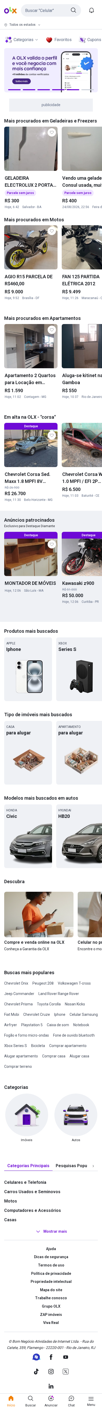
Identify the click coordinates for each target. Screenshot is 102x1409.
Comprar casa (53, 1056)
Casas (10, 1219)
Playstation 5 (32, 1025)
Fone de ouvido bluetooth (74, 1035)
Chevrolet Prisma (18, 1004)
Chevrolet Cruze (36, 1014)
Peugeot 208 (43, 983)
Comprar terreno (18, 1066)
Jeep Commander (19, 994)
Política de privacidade (51, 1273)
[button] (51, 10)
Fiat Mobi (11, 1014)
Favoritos (63, 39)
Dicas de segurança (51, 1257)
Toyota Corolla (49, 1004)
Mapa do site (51, 1290)
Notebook (81, 1025)
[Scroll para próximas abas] (93, 1166)
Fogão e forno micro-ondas (26, 1035)
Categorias (23, 39)
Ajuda (51, 1249)
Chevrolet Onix (16, 983)
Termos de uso (51, 1265)
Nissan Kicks (75, 1004)
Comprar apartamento (68, 1046)
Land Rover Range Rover (58, 994)
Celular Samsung (84, 1014)
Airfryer (10, 1025)
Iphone (59, 1014)
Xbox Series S (15, 1046)
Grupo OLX (51, 1306)
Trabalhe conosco (51, 1298)
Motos (10, 1201)
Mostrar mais (55, 1231)
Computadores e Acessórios (32, 1210)
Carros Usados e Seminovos (32, 1191)
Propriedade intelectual (51, 1281)
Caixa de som (58, 1025)
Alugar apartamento (21, 1056)
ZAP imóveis (51, 1315)
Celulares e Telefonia (25, 1182)
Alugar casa (79, 1056)
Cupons (94, 39)
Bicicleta (38, 1046)
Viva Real (51, 1323)
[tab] (28, 1166)
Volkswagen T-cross (74, 983)
